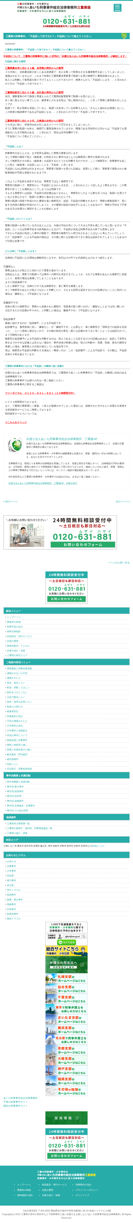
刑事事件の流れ (83, 1184)
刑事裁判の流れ (15, 716)
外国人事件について (17, 735)
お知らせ (11, 861)
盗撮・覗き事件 (15, 899)
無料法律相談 (14, 631)
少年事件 (11, 871)
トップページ (14, 617)
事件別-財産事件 (15, 791)
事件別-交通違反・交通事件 (21, 805)
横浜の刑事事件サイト (15, 1105)
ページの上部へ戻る (119, 562)
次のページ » (123, 501)
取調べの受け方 (15, 706)
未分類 (10, 885)
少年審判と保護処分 (17, 730)
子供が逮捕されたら (17, 721)
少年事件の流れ (15, 725)
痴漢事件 (11, 894)
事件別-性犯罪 (14, 796)
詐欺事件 (11, 909)
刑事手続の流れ (15, 626)
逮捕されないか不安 (17, 673)
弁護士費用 (12, 641)
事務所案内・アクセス (18, 646)
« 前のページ (10, 501)
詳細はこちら (98, 846)
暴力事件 (11, 880)
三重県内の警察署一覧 (18, 823)
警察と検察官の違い (17, 745)
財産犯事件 (12, 914)
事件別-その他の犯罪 (17, 810)
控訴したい (12, 764)
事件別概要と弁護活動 (18, 781)
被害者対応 (12, 711)
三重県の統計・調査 (17, 833)
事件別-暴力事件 (15, 786)
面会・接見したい (16, 682)
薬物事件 (11, 904)
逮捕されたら (14, 678)
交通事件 (11, 866)
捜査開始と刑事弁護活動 (19, 668)
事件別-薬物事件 (15, 801)
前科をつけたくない (17, 692)
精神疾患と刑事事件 (17, 740)
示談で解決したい (16, 697)
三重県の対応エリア (17, 655)
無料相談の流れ (25, 1195)
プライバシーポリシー (87, 1190)
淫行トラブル (14, 890)
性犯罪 (10, 875)
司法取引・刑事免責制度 (19, 768)
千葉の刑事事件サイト (15, 1101)
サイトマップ (82, 1195)
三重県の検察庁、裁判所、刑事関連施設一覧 (29, 828)
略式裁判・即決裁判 (17, 754)
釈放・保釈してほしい (18, 687)
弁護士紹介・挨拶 (16, 650)
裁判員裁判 (12, 759)
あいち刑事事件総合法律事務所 (20, 1098)
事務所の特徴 (14, 622)
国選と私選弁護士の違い (19, 749)
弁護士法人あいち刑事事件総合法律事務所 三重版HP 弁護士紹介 (42, 483)
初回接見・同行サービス (19, 636)
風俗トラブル (14, 918)
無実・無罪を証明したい (19, 701)
